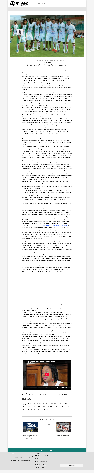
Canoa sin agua (47, 422)
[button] (24, 431)
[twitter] (36, 467)
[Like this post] (44, 414)
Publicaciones (39, 8)
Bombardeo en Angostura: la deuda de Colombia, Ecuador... (63, 434)
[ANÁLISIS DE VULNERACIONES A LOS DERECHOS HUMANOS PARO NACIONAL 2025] (30, 427)
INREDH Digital (30, 8)
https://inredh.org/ (40, 464)
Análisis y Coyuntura (39, 60)
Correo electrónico (64, 455)
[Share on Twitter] (47, 414)
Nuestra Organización (14, 8)
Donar (79, 8)
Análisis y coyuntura (61, 8)
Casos (53, 8)
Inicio (31, 60)
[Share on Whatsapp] (48, 414)
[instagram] (41, 467)
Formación (47, 8)
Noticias (23, 8)
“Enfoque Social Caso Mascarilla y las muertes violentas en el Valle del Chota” (48, 225)
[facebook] (39, 467)
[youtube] (43, 467)
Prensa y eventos (71, 8)
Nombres (62, 459)
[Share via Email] (49, 414)
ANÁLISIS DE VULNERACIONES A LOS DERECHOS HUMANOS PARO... (30, 435)
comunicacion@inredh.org (42, 461)
